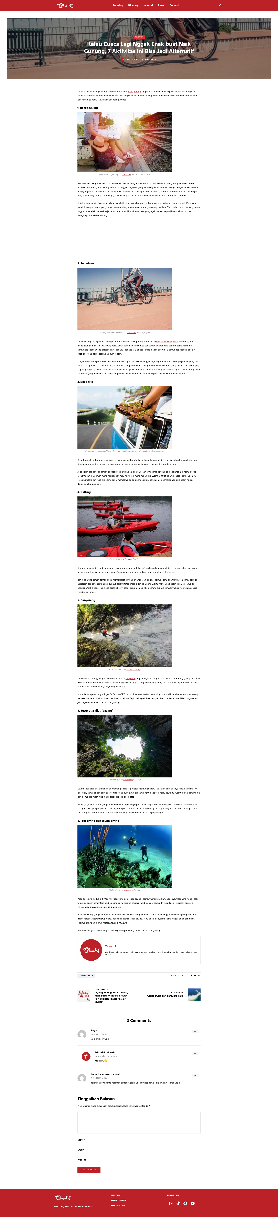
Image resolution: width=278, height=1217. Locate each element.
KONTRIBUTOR (118, 1205)
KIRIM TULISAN (118, 1200)
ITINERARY (139, 37)
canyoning (131, 679)
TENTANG (115, 1195)
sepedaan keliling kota (166, 342)
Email (80, 1150)
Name (81, 1140)
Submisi (174, 5)
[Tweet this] (195, 975)
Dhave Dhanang (133, 669)
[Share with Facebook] (191, 975)
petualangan (86, 976)
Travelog (118, 5)
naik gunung (134, 92)
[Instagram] (170, 1203)
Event (161, 5)
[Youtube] (192, 1203)
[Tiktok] (178, 1203)
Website (81, 1160)
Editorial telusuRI (105, 1053)
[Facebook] (185, 1203)
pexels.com (126, 174)
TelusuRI (134, 59)
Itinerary (133, 5)
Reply (196, 1031)
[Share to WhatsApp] (199, 975)
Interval (148, 5)
